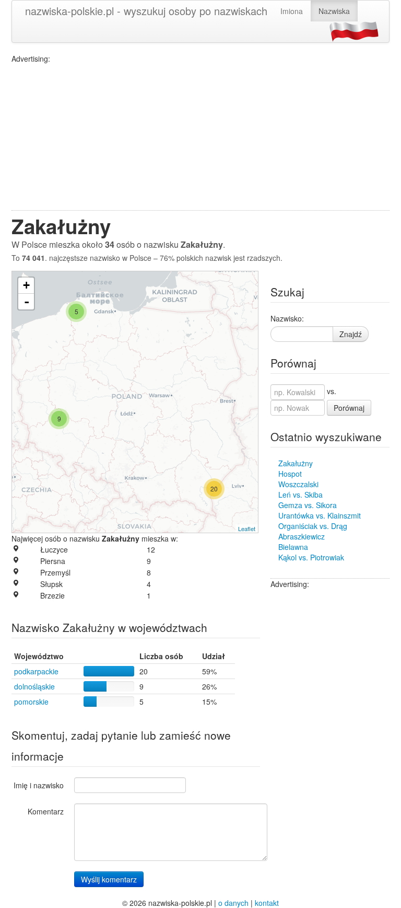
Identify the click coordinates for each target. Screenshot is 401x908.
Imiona (291, 11)
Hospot (290, 473)
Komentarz (46, 811)
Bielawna (293, 547)
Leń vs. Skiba (300, 494)
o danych (233, 903)
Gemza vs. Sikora (307, 505)
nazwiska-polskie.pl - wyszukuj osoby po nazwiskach (146, 10)
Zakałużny (295, 463)
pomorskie (31, 701)
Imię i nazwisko (39, 785)
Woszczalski (298, 484)
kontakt (267, 903)
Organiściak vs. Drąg (312, 526)
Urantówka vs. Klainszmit (319, 515)
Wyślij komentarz (109, 879)
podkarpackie (36, 671)
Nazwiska (334, 11)
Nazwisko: (287, 318)
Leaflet (246, 528)
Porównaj (349, 408)
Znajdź (350, 334)
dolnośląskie (34, 686)
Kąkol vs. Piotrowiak (311, 557)
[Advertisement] (200, 137)
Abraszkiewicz (301, 536)
